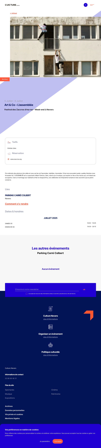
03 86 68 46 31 (11, 378)
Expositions (10, 398)
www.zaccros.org (16, 159)
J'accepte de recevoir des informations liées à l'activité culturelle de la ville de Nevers (51, 293)
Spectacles (9, 390)
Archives (9, 406)
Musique (8, 394)
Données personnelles (14, 410)
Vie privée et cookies (14, 414)
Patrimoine (55, 394)
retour (14, 13)
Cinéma (54, 390)
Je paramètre (45, 441)
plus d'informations (50, 319)
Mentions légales (12, 418)
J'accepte (57, 441)
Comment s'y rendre (16, 203)
